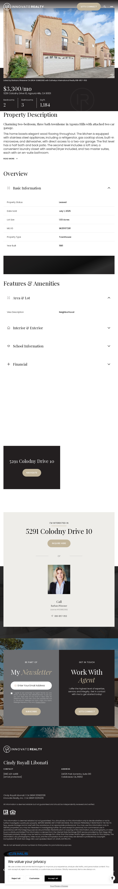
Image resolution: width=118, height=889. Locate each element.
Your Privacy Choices (59, 886)
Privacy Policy (40, 702)
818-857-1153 (61, 616)
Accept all (53, 878)
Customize (34, 878)
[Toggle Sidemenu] (112, 7)
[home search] (105, 7)
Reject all (16, 878)
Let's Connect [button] (89, 6)
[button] (87, 711)
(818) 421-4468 (10, 774)
